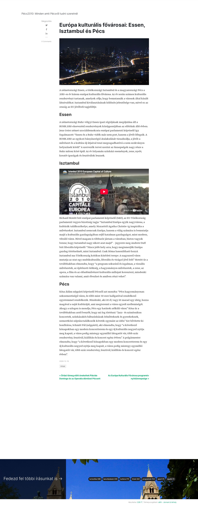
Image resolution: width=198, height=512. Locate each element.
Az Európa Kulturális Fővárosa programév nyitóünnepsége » (128, 377)
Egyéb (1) (170, 479)
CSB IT (139, 502)
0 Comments (46, 41)
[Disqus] (99, 418)
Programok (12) (149, 479)
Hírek (62, 366)
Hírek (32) (136, 479)
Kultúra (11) (124, 479)
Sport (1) (161, 479)
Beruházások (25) (110, 479)
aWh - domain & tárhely (167, 502)
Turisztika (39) (95, 479)
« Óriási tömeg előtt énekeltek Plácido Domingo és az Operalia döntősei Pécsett (79, 377)
